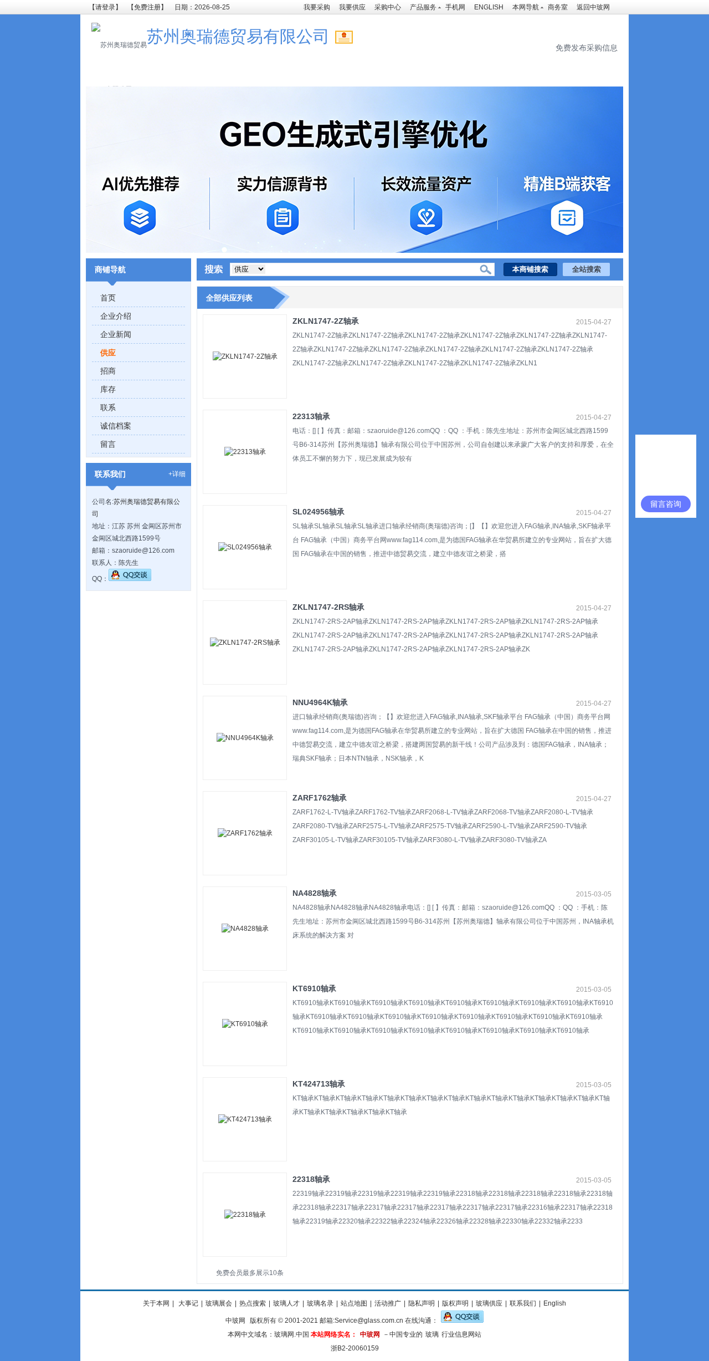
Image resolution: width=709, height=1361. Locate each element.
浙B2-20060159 (355, 1348)
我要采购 (317, 7)
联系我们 (523, 1303)
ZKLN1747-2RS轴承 (328, 607)
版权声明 (455, 1303)
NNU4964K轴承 (320, 702)
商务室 (558, 7)
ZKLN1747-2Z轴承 (325, 321)
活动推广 (387, 1303)
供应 (108, 352)
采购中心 (387, 7)
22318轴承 (311, 1179)
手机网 (455, 7)
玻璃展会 (218, 1303)
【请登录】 (105, 7)
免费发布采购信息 (587, 47)
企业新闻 (115, 334)
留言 (108, 444)
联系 (108, 407)
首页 (108, 297)
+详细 (177, 474)
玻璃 (432, 1334)
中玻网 (235, 1320)
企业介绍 (115, 316)
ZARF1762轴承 (319, 797)
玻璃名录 (320, 1303)
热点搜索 (252, 1303)
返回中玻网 (593, 7)
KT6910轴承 (314, 988)
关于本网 (156, 1303)
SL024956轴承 (318, 511)
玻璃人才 (286, 1303)
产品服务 (423, 7)
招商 (108, 370)
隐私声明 (421, 1303)
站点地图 (354, 1303)
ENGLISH (489, 7)
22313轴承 (311, 416)
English (554, 1303)
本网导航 (525, 7)
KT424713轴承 (318, 1083)
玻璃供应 (489, 1303)
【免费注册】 (147, 7)
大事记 (187, 1303)
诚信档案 (115, 425)
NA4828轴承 (314, 893)
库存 (108, 389)
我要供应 (352, 7)
